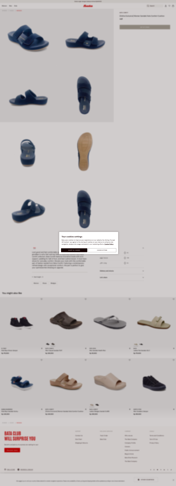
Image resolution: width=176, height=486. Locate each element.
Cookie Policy (108, 244)
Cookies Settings (102, 250)
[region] (88, 243)
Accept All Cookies (74, 250)
